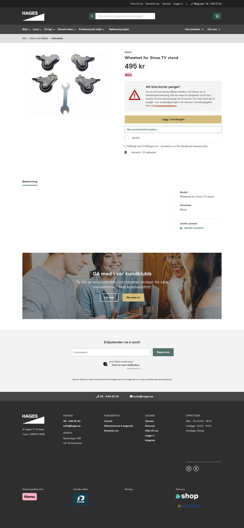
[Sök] (92, 16)
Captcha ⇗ (134, 368)
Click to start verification (125, 365)
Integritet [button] (150, 440)
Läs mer (109, 297)
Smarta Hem (65, 29)
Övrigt (48, 29)
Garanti (108, 421)
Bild (24, 29)
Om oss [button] (212, 29)
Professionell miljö (90, 29)
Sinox (183, 209)
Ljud (36, 29)
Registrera (163, 352)
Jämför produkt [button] (193, 228)
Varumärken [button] (192, 29)
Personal (150, 426)
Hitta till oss (151, 430)
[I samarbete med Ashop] (187, 496)
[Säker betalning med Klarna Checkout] (29, 496)
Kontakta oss (153, 3)
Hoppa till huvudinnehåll (120, 4)
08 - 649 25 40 (213, 3)
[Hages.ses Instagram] (188, 468)
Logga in (177, 3)
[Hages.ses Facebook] (196, 468)
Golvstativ (57, 38)
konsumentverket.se (166, 105)
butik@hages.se (143, 396)
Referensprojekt (119, 29)
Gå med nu (133, 297)
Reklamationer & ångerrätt (118, 426)
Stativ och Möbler (39, 38)
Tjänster (166, 3)
